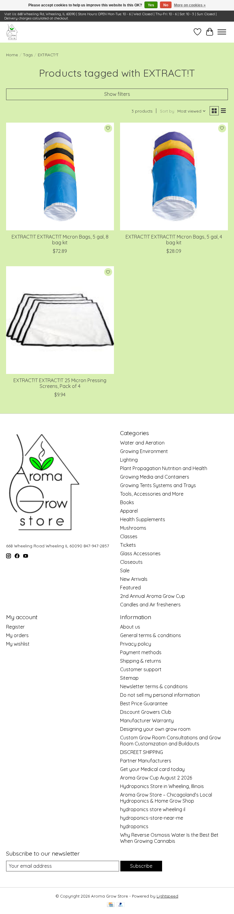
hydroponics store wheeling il (152, 809)
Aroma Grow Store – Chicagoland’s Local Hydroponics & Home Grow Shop (166, 798)
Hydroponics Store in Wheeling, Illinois (162, 786)
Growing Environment (144, 451)
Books (127, 502)
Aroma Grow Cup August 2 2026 (156, 778)
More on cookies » (190, 5)
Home (12, 54)
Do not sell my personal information (160, 695)
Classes (128, 536)
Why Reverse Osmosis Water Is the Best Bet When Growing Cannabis (169, 838)
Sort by (167, 111)
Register (15, 627)
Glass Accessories (140, 553)
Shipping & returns (140, 661)
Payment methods (140, 652)
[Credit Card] (111, 905)
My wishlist (18, 644)
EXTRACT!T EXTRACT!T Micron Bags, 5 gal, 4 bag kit (174, 240)
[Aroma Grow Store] (12, 31)
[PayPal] (121, 905)
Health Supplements (142, 519)
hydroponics (134, 826)
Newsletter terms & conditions (154, 686)
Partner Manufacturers (145, 761)
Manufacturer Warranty (147, 720)
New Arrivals (133, 579)
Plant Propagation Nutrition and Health (163, 468)
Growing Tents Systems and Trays (158, 485)
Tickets (128, 545)
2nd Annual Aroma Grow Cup (152, 596)
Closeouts (131, 562)
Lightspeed (167, 896)
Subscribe (141, 866)
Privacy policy (135, 644)
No (165, 5)
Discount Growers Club (145, 712)
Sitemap (129, 678)
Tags (28, 54)
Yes (151, 5)
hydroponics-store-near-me (151, 818)
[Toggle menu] (222, 32)
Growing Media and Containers (154, 477)
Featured (130, 587)
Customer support (140, 669)
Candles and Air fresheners (150, 605)
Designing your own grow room (155, 729)
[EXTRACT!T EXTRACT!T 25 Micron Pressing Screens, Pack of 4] (60, 320)
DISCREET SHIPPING (141, 752)
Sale (124, 570)
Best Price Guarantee (144, 703)
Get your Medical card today (152, 769)
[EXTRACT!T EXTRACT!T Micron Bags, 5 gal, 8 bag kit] (60, 176)
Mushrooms (133, 528)
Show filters (117, 94)
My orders (17, 635)
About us (130, 627)
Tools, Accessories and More (151, 494)
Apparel (129, 511)
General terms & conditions (150, 635)
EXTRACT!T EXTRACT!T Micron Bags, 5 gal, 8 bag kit (60, 240)
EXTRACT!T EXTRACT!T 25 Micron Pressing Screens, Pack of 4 (59, 383)
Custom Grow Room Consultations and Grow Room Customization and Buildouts (170, 740)
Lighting (129, 460)
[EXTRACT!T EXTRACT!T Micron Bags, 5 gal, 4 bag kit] (174, 176)
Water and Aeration (142, 443)
